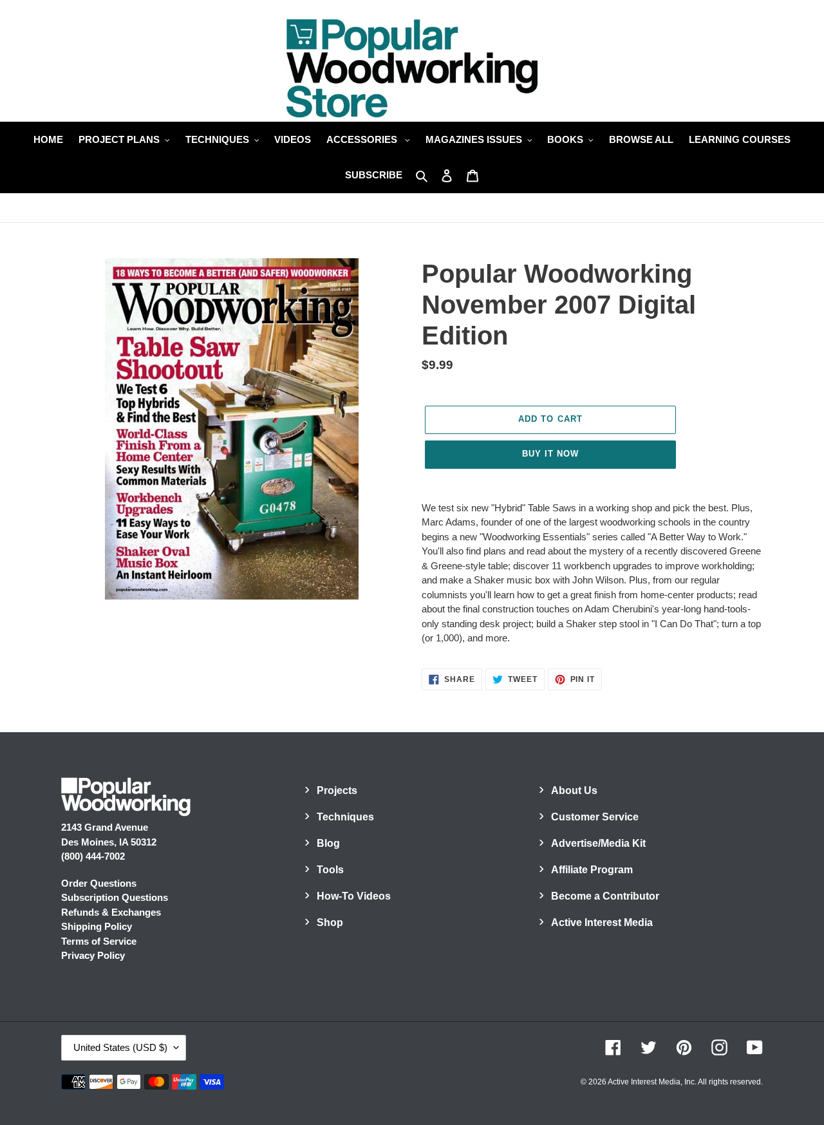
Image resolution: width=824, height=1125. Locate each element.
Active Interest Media (602, 922)
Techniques (345, 816)
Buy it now (550, 454)
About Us (574, 790)
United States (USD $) (120, 1047)
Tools (330, 869)
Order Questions (98, 883)
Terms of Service (98, 941)
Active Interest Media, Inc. (652, 1081)
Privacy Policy (93, 955)
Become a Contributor (605, 896)
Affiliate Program (592, 869)
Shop (330, 922)
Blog (328, 843)
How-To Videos (354, 896)
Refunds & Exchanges (111, 912)
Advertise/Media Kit (598, 843)
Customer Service (595, 816)
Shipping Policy (96, 926)
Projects (337, 790)
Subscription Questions (114, 897)
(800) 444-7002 (93, 856)
